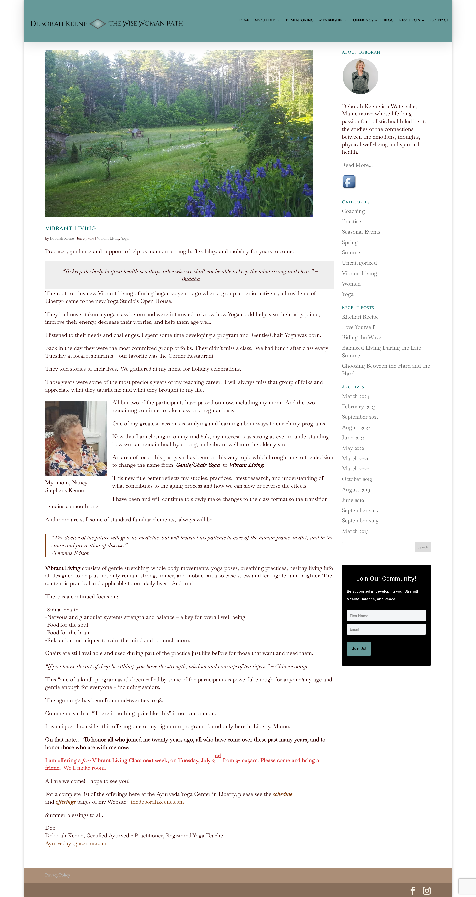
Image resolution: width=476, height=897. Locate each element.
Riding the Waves (363, 337)
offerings (66, 801)
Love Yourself (358, 326)
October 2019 (357, 478)
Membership (330, 20)
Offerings (363, 20)
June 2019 (353, 499)
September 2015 (360, 520)
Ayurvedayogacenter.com (75, 843)
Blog (389, 20)
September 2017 (360, 510)
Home (243, 20)
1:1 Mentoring (300, 20)
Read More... (357, 164)
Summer (352, 252)
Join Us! (359, 648)
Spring (350, 242)
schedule (282, 793)
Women (351, 283)
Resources (409, 20)
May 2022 (353, 447)
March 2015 (355, 530)
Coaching (353, 210)
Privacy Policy (57, 875)
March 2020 (355, 468)
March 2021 (355, 458)
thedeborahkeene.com (157, 801)
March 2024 (356, 396)
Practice (351, 221)
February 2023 (358, 406)
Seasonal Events (361, 231)
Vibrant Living (70, 228)
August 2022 (356, 427)
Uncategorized (359, 262)
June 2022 (353, 437)
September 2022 (360, 416)
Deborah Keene (62, 238)
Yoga (125, 238)
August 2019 (356, 489)
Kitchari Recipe (360, 316)
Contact (439, 20)
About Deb (264, 20)
